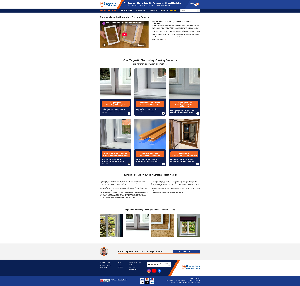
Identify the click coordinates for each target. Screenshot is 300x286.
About (119, 262)
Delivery (120, 266)
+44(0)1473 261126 (142, 5)
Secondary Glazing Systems (108, 10)
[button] (202, 225)
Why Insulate (140, 10)
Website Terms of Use (135, 262)
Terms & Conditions (134, 266)
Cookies (131, 271)
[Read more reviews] (168, 11)
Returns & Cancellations (133, 268)
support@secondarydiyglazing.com (159, 5)
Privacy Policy (133, 264)
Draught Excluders (126, 10)
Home (101, 15)
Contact (120, 268)
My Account (153, 10)
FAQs (119, 264)
